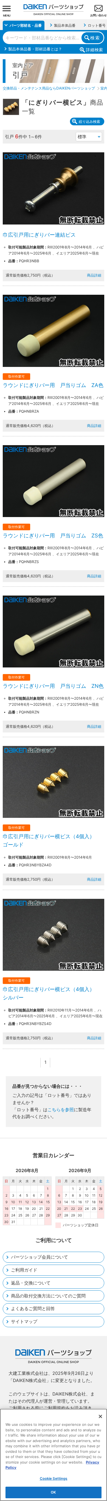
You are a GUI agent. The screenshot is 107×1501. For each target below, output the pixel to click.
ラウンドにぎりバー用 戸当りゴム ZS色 (53, 535)
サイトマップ (24, 1321)
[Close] (100, 1416)
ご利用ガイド (24, 1270)
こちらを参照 (60, 1109)
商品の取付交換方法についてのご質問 (48, 1296)
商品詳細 (94, 275)
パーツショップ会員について (39, 1257)
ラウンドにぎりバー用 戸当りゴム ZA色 (53, 385)
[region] (53, 1455)
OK (53, 1492)
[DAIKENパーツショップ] (53, 7)
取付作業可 (16, 376)
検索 (95, 37)
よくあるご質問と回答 (33, 1308)
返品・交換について (30, 1283)
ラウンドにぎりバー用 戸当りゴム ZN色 (53, 686)
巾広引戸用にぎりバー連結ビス (39, 235)
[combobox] (53, 37)
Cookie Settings (53, 1478)
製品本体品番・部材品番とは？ (35, 49)
